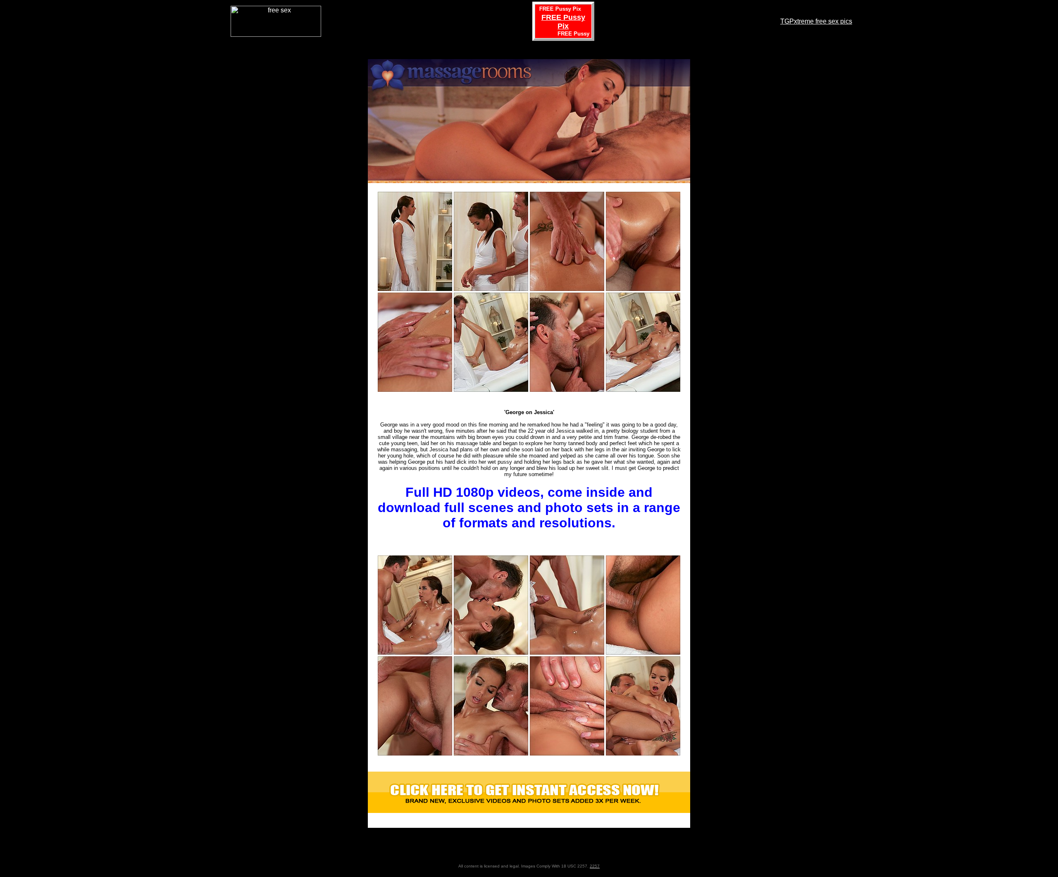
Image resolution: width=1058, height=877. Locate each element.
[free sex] (276, 34)
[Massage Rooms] (529, 810)
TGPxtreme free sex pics (816, 21)
